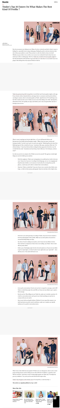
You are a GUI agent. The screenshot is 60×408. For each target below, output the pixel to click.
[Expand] (54, 397)
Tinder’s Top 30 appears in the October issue (23, 379)
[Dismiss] (58, 397)
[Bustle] (5, 2)
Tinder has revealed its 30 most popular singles (44, 56)
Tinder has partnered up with (23, 94)
